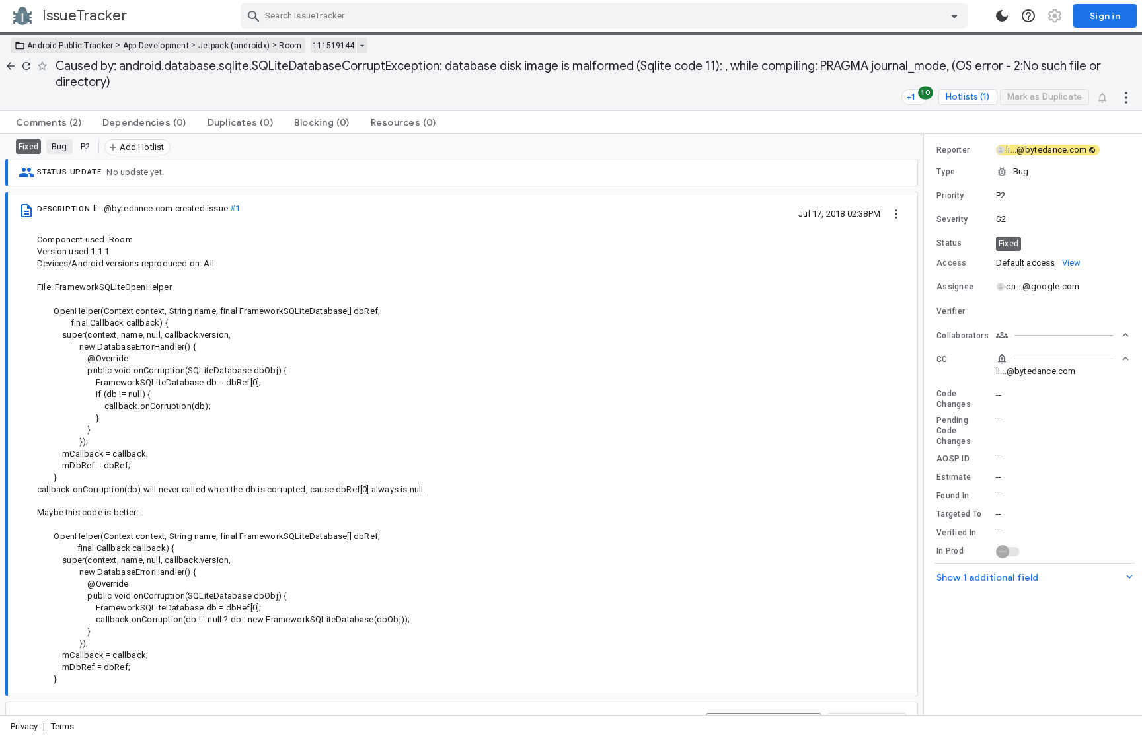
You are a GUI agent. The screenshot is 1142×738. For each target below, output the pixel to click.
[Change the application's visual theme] (1002, 16)
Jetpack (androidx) (234, 45)
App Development (156, 45)
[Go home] (11, 66)
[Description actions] (896, 213)
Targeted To (958, 514)
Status (949, 243)
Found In (952, 495)
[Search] (254, 16)
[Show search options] (954, 16)
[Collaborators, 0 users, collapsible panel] (1062, 335)
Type (945, 171)
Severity (952, 219)
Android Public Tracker (70, 45)
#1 (235, 208)
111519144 (333, 45)
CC (942, 359)
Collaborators (962, 335)
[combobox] (605, 16)
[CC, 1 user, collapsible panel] (1062, 359)
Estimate (953, 477)
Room (290, 45)
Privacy (24, 726)
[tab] (48, 122)
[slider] (926, 424)
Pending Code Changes (953, 431)
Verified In (956, 532)
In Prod (950, 551)
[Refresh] (26, 66)
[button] (1032, 171)
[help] (1028, 16)
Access (951, 263)
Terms (63, 726)
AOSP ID (953, 458)
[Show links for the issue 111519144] (361, 45)
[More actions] (1126, 97)
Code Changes (953, 399)
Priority (950, 195)
